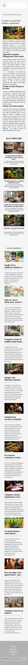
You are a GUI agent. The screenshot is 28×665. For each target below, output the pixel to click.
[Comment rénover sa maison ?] (14, 602)
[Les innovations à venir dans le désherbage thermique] (14, 523)
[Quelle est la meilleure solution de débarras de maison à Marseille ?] (14, 256)
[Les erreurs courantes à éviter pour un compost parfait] (14, 447)
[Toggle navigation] (4, 5)
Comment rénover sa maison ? (13, 612)
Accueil (2, 13)
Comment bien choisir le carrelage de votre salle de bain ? (14, 157)
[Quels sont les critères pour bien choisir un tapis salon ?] (14, 197)
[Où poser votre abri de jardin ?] (14, 220)
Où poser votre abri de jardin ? (14, 229)
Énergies (13, 649)
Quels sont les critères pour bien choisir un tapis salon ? (14, 205)
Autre (7, 13)
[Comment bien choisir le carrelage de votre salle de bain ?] (14, 148)
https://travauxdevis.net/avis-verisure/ (14, 71)
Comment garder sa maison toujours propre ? (14, 182)
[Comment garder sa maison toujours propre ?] (14, 173)
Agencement (13, 651)
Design (13, 646)
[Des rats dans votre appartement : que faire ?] (14, 564)
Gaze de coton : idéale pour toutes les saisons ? (13, 302)
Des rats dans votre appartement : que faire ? (13, 574)
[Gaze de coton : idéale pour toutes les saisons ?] (14, 291)
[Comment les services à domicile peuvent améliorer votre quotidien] (14, 408)
